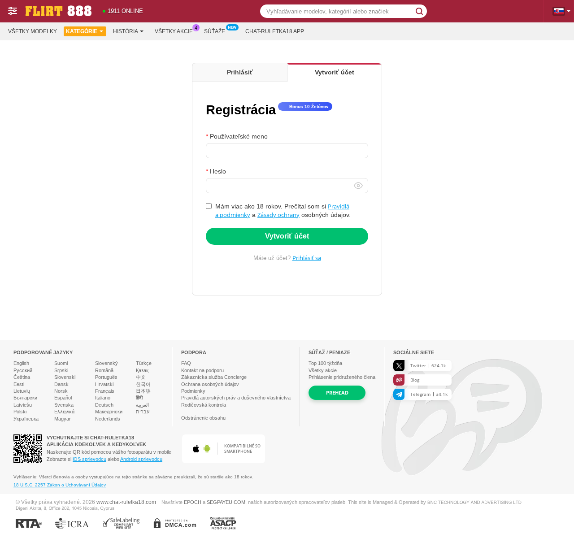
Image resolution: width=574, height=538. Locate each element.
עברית (142, 411)
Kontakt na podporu (202, 370)
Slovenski (64, 377)
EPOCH (192, 502)
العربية (142, 405)
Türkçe (144, 363)
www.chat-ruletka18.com (126, 502)
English (21, 363)
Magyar (62, 418)
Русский (22, 370)
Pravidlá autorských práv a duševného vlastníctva (236, 397)
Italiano (102, 397)
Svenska (64, 405)
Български (25, 397)
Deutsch (104, 405)
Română (104, 370)
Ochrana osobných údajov (210, 384)
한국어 (143, 384)
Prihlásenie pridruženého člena (342, 377)
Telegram (429, 394)
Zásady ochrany (278, 215)
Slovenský (106, 363)
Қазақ (142, 370)
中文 (141, 377)
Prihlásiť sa (306, 258)
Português (106, 377)
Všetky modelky (32, 31)
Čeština (21, 377)
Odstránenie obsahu (203, 418)
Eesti (18, 384)
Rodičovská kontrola (203, 405)
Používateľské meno (239, 136)
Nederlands (107, 418)
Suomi (61, 363)
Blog (414, 380)
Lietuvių (21, 391)
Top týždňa (325, 363)
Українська (26, 418)
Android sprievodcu (141, 459)
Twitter (428, 365)
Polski (19, 411)
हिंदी (139, 397)
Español (63, 397)
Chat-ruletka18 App (274, 31)
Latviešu (22, 405)
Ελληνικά (64, 411)
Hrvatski (104, 384)
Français (104, 391)
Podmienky (193, 391)
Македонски (108, 411)
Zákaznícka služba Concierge (214, 377)
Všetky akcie (174, 31)
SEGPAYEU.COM (226, 502)
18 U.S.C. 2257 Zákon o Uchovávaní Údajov (59, 484)
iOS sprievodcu (89, 459)
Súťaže (214, 31)
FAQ (186, 363)
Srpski (61, 370)
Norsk (61, 391)
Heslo (218, 171)
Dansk (61, 384)
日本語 (143, 391)
